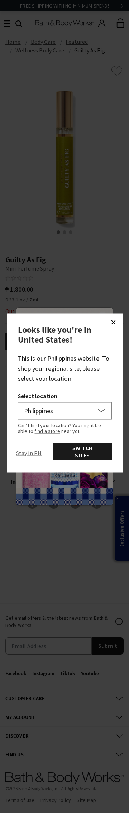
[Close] (113, 322)
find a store (47, 431)
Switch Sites (82, 451)
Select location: (38, 395)
